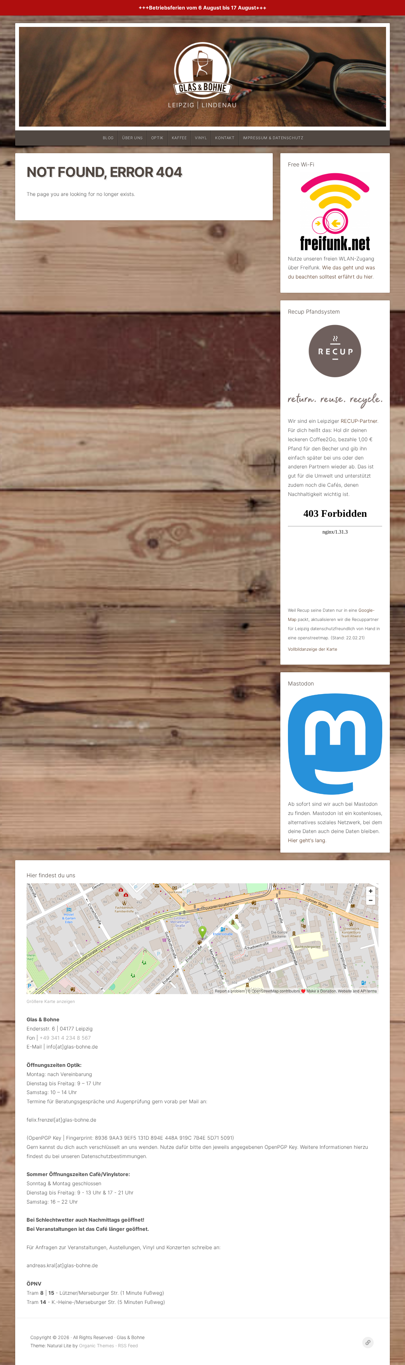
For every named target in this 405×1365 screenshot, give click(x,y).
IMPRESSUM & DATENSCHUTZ (273, 137)
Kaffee (179, 137)
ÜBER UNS (132, 137)
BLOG (108, 137)
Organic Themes (96, 1345)
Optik (157, 137)
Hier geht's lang (306, 840)
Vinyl (201, 137)
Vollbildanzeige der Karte (312, 649)
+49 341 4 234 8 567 (65, 1038)
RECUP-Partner (359, 421)
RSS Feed (128, 1345)
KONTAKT (224, 137)
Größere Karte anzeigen (51, 1001)
